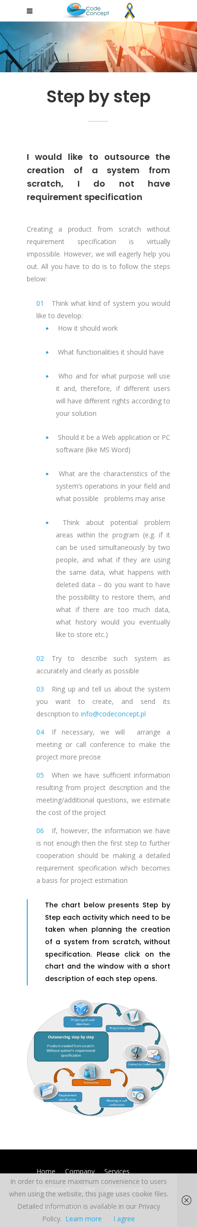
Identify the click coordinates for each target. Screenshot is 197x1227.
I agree (124, 1218)
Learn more (84, 1218)
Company (80, 1171)
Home (45, 1171)
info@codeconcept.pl (113, 713)
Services (117, 1171)
